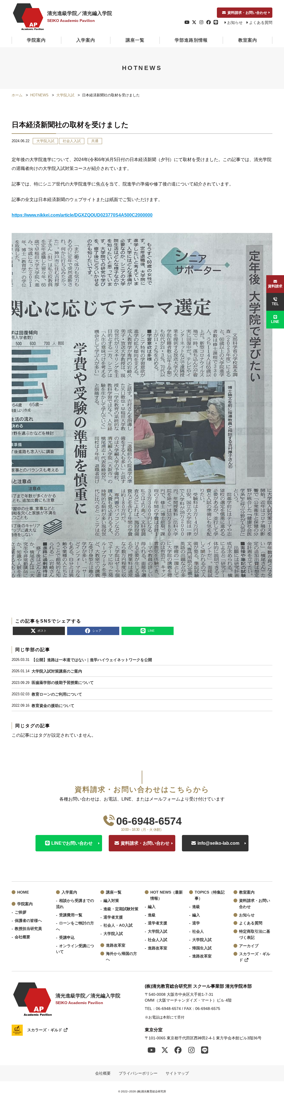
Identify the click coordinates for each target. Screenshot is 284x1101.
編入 (152, 907)
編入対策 (111, 901)
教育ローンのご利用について (57, 694)
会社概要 (22, 937)
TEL (275, 304)
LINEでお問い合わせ (72, 843)
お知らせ (235, 23)
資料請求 (275, 286)
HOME (23, 892)
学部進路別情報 (191, 40)
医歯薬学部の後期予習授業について (63, 682)
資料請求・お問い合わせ (247, 13)
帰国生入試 (202, 948)
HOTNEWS (39, 95)
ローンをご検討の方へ (75, 926)
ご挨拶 (20, 912)
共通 (94, 141)
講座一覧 (135, 40)
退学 (196, 923)
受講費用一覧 (70, 915)
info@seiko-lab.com (218, 843)
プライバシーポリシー (138, 1073)
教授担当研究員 (28, 929)
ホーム (17, 95)
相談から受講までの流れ (75, 904)
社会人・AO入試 (118, 925)
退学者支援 (113, 917)
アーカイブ (248, 946)
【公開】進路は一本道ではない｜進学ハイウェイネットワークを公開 (92, 660)
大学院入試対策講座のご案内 (57, 671)
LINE (275, 322)
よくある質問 (260, 23)
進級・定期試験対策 (120, 909)
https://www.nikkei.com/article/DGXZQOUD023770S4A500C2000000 (82, 215)
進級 (152, 915)
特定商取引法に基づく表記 (254, 934)
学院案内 (36, 40)
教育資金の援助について (53, 705)
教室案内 (247, 40)
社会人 (198, 931)
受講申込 (67, 938)
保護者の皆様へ (28, 921)
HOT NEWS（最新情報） (166, 895)
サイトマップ (177, 1073)
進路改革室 (115, 945)
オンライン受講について (75, 949)
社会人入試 (72, 141)
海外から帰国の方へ (121, 957)
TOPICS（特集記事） (210, 895)
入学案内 (85, 40)
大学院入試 (65, 95)
